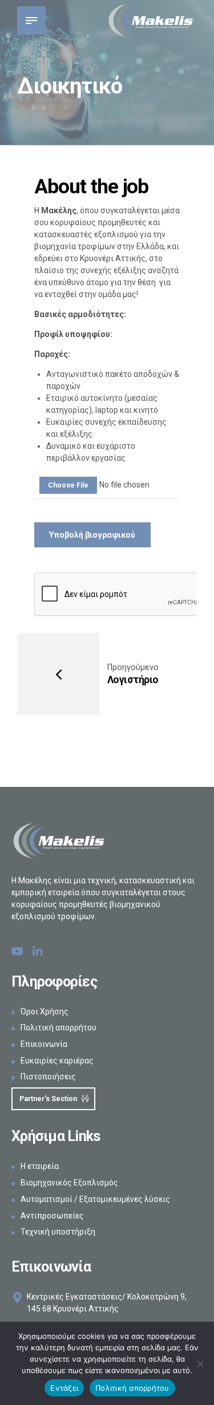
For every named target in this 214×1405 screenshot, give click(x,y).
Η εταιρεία (40, 1166)
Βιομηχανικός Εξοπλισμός (69, 1182)
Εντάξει (64, 1387)
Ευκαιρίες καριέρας (57, 1060)
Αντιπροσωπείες (52, 1215)
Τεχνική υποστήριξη (58, 1231)
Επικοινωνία (44, 1044)
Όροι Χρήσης (44, 1011)
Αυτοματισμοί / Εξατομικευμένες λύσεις (95, 1199)
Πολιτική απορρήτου (58, 1027)
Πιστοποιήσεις (48, 1076)
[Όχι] (199, 1363)
